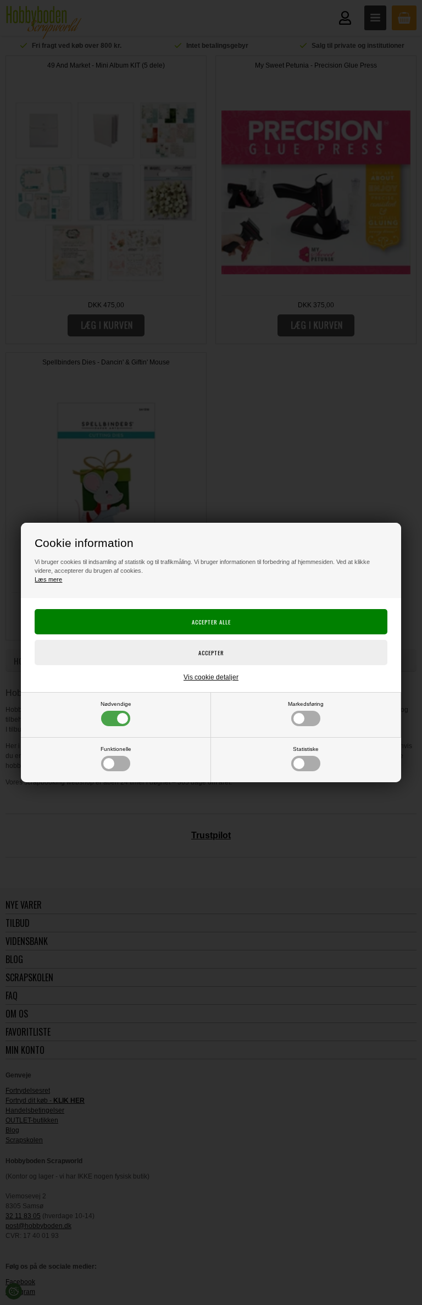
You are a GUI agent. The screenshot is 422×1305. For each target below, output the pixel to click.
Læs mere (48, 579)
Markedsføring (306, 704)
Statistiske (306, 749)
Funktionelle (116, 749)
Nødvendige (116, 704)
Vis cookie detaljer (211, 677)
